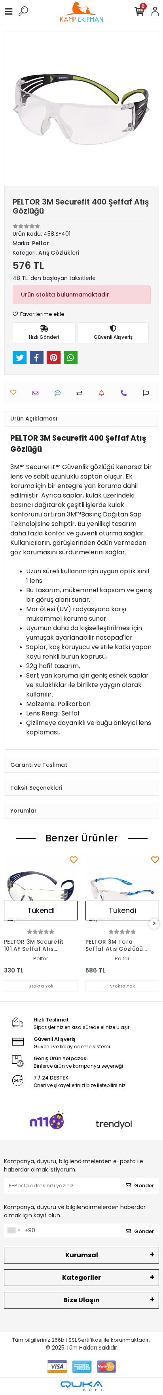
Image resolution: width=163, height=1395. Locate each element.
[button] (16, 109)
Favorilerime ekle (41, 314)
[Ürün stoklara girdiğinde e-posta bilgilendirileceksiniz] (103, 393)
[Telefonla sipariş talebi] (126, 393)
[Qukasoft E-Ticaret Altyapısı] (81, 1386)
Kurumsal (81, 1255)
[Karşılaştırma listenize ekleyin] (81, 393)
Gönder (144, 1185)
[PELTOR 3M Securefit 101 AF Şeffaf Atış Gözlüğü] (41, 890)
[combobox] (13, 1230)
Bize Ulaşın (81, 1300)
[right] (154, 923)
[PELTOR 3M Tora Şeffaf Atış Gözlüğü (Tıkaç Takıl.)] (122, 890)
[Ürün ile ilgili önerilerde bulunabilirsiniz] (148, 393)
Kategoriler (81, 1277)
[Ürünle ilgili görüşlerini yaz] (59, 393)
